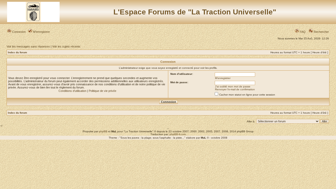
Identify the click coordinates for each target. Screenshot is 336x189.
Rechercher (321, 31)
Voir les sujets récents (66, 46)
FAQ (302, 31)
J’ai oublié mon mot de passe (232, 86)
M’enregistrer (41, 31)
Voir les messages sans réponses (28, 46)
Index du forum (17, 52)
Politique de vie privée (102, 90)
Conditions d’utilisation (72, 90)
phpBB (103, 131)
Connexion (18, 31)
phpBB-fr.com (178, 134)
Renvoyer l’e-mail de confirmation (235, 89)
